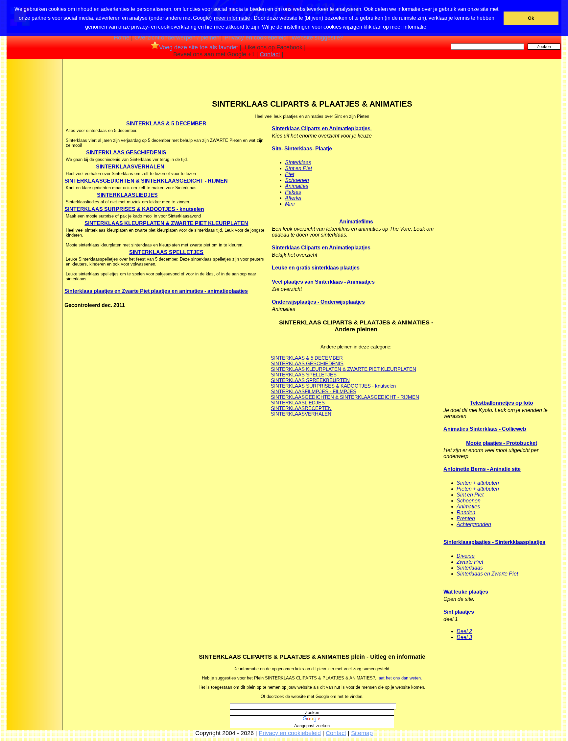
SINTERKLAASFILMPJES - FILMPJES (313, 391)
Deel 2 (464, 631)
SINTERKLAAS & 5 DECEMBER (166, 123)
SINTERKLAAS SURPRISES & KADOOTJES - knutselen (134, 209)
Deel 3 (464, 637)
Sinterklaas (298, 162)
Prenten (466, 518)
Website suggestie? (317, 37)
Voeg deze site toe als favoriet (198, 47)
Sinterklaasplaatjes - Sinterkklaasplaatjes (494, 542)
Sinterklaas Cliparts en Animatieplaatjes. (322, 128)
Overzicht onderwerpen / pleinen (177, 37)
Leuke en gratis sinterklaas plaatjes (316, 267)
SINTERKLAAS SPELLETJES (166, 252)
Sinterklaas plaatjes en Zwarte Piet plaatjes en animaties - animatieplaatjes (156, 291)
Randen (466, 512)
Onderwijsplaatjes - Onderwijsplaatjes (318, 302)
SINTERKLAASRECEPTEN (301, 408)
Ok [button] (531, 18)
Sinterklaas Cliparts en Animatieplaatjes (321, 247)
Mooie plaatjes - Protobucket (501, 443)
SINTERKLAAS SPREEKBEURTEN (310, 380)
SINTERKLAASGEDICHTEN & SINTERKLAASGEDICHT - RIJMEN (146, 181)
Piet (289, 174)
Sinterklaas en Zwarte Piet (487, 573)
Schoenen (297, 180)
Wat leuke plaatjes (465, 592)
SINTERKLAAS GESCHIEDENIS (126, 152)
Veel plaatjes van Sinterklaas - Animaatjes (323, 282)
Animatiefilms (356, 221)
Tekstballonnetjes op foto (501, 403)
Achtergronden (474, 524)
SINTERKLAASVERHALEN (130, 166)
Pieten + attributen (478, 489)
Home (122, 37)
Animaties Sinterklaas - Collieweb (484, 429)
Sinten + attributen (478, 483)
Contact (270, 54)
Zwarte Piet (470, 562)
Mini (290, 204)
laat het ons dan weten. (400, 678)
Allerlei (293, 198)
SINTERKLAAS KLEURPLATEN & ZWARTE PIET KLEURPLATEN (166, 223)
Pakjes (293, 192)
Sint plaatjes (458, 612)
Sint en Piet (298, 168)
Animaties (296, 186)
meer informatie (232, 18)
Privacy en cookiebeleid (256, 37)
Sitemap (362, 733)
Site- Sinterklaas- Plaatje (302, 148)
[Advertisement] (34, 164)
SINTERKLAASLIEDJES (127, 195)
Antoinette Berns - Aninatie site (482, 469)
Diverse (466, 556)
